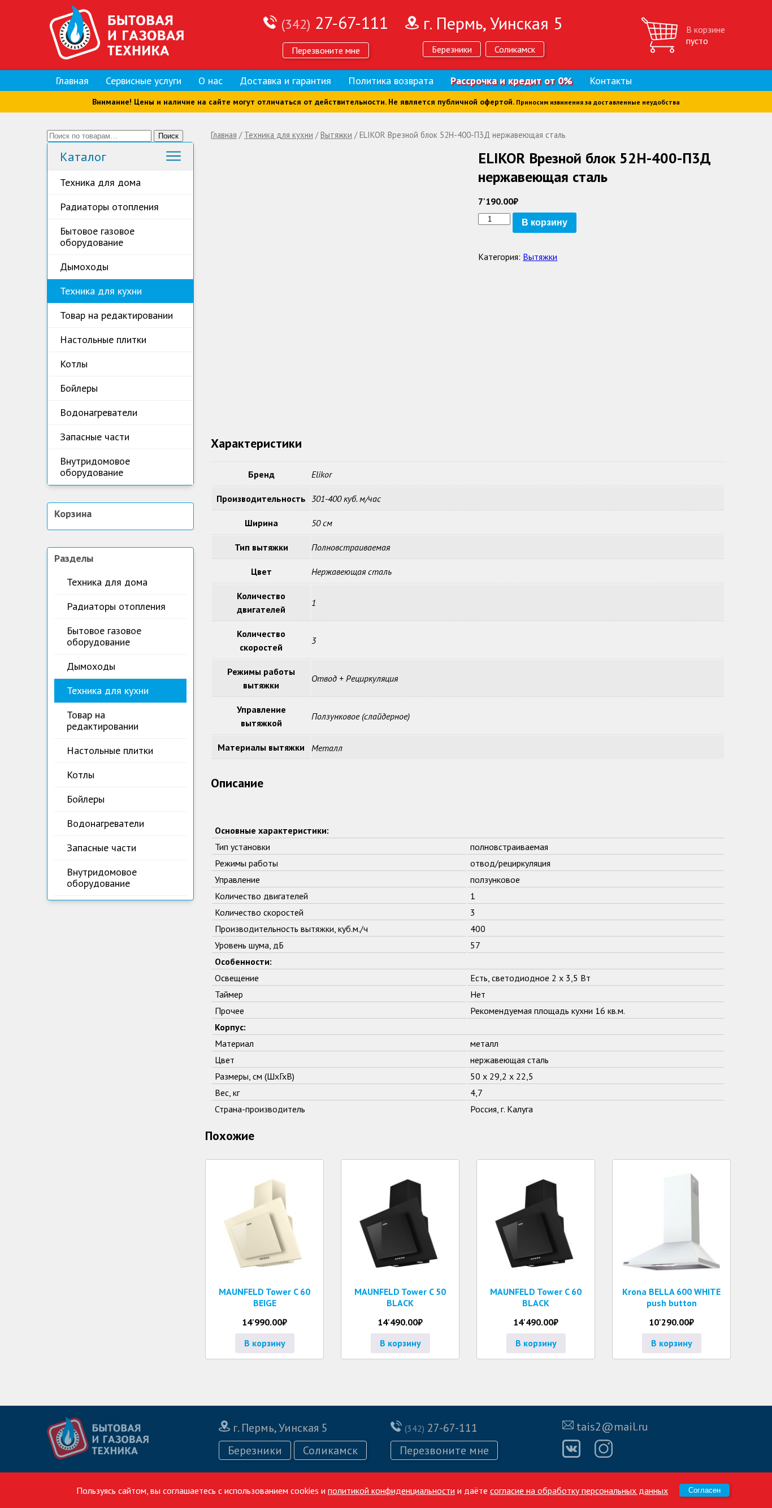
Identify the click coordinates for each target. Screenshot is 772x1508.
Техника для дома (100, 182)
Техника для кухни (101, 290)
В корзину (544, 222)
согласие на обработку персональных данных (579, 1490)
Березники (452, 49)
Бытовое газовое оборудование (97, 236)
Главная (72, 80)
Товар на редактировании (116, 315)
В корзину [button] (264, 1343)
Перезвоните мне (326, 50)
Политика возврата (390, 80)
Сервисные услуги (143, 80)
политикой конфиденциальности (391, 1490)
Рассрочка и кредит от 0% (511, 80)
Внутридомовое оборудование (95, 466)
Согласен (704, 1490)
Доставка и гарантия (285, 80)
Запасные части (94, 436)
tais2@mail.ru (612, 1426)
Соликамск (515, 49)
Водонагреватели (98, 412)
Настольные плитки (103, 339)
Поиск (168, 136)
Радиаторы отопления (109, 206)
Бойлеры (79, 388)
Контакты (610, 80)
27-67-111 (334, 22)
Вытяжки (336, 134)
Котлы (74, 363)
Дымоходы (84, 266)
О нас (210, 80)
